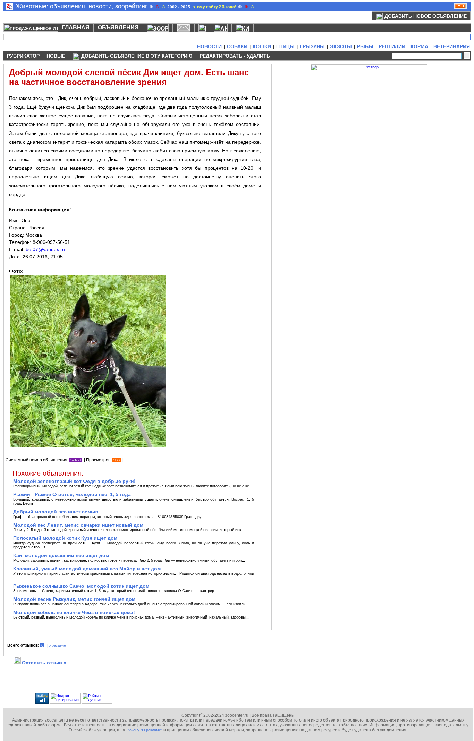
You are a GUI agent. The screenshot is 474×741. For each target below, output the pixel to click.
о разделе (57, 645)
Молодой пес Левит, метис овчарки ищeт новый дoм (78, 525)
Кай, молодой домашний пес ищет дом (61, 555)
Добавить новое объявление (425, 16)
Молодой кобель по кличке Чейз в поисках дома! (74, 612)
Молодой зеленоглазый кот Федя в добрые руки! (74, 481)
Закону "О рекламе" (144, 730)
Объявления (118, 28)
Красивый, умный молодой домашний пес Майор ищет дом (87, 568)
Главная (76, 28)
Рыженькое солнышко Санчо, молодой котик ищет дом (81, 586)
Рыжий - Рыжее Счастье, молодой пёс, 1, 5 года (72, 494)
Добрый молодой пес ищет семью (55, 511)
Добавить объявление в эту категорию (136, 56)
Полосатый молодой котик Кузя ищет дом (65, 538)
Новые (55, 56)
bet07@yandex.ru (45, 249)
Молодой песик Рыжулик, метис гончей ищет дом (74, 599)
